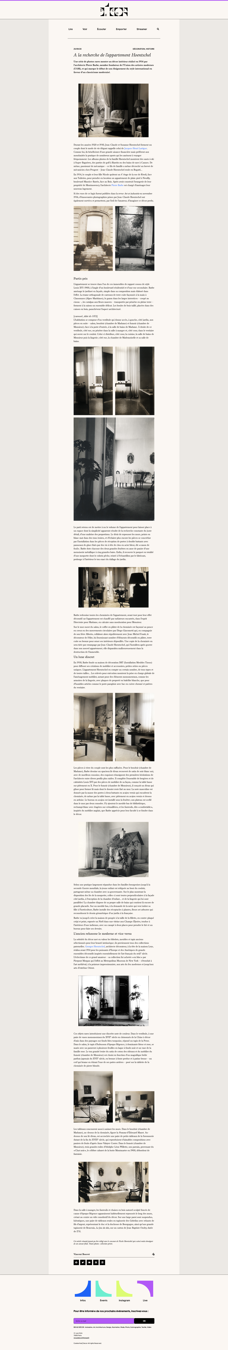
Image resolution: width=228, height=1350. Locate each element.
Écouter (101, 29)
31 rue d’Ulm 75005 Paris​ (81, 1335)
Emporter (121, 29)
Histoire (150, 49)
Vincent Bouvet (82, 1254)
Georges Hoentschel (95, 946)
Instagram (124, 1300)
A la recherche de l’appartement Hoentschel (112, 55)
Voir (85, 29)
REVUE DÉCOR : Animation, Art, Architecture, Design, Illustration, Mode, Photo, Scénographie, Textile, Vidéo (112, 1327)
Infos (83, 1300)
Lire (71, 29)
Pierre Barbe (118, 185)
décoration (139, 49)
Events (103, 1300)
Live (145, 1300)
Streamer (142, 29)
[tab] (114, 1255)
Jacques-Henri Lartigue (135, 148)
